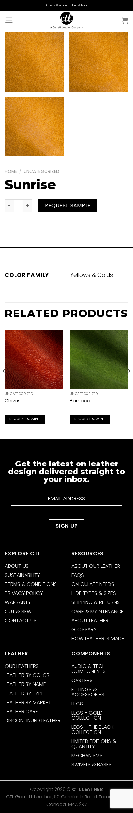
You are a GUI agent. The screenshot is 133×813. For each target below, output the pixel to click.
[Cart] (125, 20)
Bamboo (80, 401)
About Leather (89, 620)
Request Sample (68, 205)
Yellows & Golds (91, 275)
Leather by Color (27, 675)
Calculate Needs (92, 584)
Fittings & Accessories (87, 692)
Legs (77, 703)
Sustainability (22, 575)
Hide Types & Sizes (93, 593)
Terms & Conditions (31, 584)
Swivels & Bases (91, 764)
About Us (17, 566)
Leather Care (21, 711)
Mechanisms (87, 755)
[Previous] (4, 384)
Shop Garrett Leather (66, 5)
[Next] (128, 384)
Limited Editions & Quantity (93, 744)
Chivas (13, 401)
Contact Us (20, 620)
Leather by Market (28, 702)
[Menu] (9, 20)
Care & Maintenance (97, 611)
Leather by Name (25, 684)
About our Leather (95, 566)
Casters (82, 680)
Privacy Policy (24, 593)
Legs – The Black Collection (92, 730)
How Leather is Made (97, 638)
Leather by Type (24, 693)
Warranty (18, 602)
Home (11, 171)
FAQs (77, 575)
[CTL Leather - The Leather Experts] (66, 20)
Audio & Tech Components (88, 669)
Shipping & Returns (95, 602)
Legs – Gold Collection (87, 715)
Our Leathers (22, 666)
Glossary (84, 629)
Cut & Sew (18, 611)
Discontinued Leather (33, 720)
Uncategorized (41, 171)
